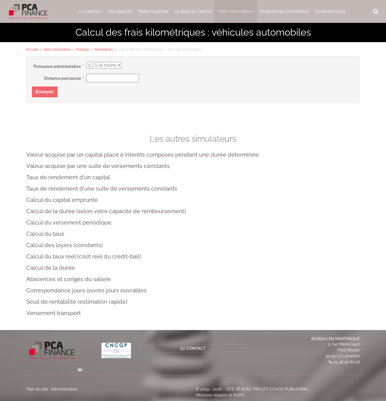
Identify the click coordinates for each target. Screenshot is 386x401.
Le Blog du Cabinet (193, 11)
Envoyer (45, 91)
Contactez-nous (330, 11)
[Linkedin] (80, 369)
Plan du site (37, 389)
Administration (64, 389)
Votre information (234, 11)
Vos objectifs (120, 11)
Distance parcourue (62, 78)
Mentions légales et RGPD (220, 395)
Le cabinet (89, 11)
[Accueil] (80, 350)
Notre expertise (153, 11)
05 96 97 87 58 (346, 362)
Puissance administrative (57, 66)
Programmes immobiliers (284, 11)
